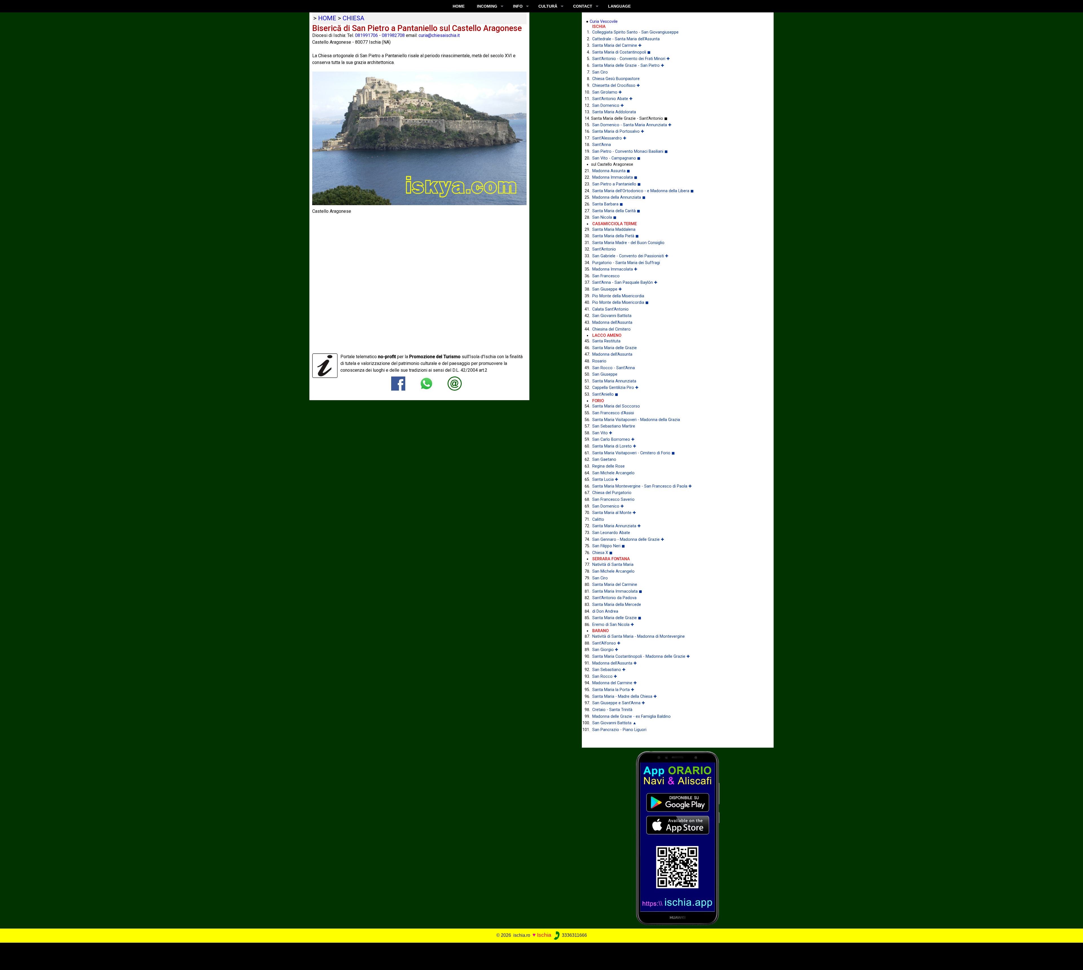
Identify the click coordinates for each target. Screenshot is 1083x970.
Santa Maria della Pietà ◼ (615, 236)
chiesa (353, 18)
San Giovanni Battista (611, 315)
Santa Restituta (606, 341)
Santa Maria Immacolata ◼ (617, 591)
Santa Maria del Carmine (614, 584)
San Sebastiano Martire (613, 426)
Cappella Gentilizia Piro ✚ (615, 387)
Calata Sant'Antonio (610, 309)
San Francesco (606, 276)
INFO (518, 6)
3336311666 (574, 935)
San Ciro (600, 72)
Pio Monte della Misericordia (618, 296)
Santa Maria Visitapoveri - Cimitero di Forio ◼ (633, 453)
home (327, 18)
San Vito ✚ (602, 433)
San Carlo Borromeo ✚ (613, 439)
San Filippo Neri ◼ (608, 546)
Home (459, 6)
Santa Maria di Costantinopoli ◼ (621, 52)
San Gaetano (604, 459)
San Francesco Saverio (613, 499)
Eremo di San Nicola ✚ (613, 624)
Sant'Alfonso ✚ (606, 643)
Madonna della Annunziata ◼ (619, 197)
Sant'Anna (601, 144)
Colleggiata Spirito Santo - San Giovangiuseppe (635, 32)
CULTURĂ (547, 6)
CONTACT (582, 6)
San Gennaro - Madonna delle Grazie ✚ (628, 539)
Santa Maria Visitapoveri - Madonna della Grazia (636, 419)
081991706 (366, 35)
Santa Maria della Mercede (616, 604)
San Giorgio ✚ (605, 649)
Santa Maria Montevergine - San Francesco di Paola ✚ (642, 486)
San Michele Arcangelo (613, 473)
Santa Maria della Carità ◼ (616, 211)
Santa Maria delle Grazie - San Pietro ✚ (628, 65)
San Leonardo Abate (611, 532)
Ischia (544, 935)
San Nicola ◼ (604, 217)
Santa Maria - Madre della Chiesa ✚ (624, 696)
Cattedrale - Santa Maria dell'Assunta (626, 39)
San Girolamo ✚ (607, 92)
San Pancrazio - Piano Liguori (619, 729)
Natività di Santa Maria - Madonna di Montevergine (638, 636)
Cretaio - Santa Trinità (612, 709)
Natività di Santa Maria (612, 564)
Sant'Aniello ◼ (605, 394)
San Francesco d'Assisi (613, 413)
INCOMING (487, 6)
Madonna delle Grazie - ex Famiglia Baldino (631, 716)
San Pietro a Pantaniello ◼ (616, 184)
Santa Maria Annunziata (614, 381)
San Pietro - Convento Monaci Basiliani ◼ (630, 151)
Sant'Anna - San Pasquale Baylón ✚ (624, 282)
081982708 (393, 35)
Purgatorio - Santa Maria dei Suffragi (626, 262)
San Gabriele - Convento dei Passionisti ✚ (630, 256)
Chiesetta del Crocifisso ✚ (616, 85)
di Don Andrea (605, 611)
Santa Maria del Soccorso (616, 406)
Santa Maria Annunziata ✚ (616, 526)
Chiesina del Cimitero (611, 329)
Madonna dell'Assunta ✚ (614, 663)
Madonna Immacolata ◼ (614, 177)
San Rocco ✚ (604, 676)
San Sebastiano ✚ (609, 669)
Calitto (598, 519)
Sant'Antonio (604, 249)
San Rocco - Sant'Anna (613, 368)
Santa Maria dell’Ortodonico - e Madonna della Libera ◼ (643, 191)
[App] (677, 837)
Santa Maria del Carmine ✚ (617, 45)
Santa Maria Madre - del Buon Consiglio (628, 242)
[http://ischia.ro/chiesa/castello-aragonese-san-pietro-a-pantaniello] (455, 383)
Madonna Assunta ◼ (611, 171)
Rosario (599, 361)
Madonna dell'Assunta (612, 322)
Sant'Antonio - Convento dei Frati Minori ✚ (631, 58)
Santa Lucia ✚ (605, 479)
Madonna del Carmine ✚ (614, 683)
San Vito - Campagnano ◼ (616, 158)
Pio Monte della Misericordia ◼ (620, 302)
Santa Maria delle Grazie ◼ (616, 617)
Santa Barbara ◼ (607, 204)
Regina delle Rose (608, 466)
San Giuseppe (604, 374)
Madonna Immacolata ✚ (614, 269)
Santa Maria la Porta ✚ (613, 689)
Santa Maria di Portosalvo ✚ (618, 131)
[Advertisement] (530, 955)
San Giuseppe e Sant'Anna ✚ (618, 703)
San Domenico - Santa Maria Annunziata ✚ (632, 125)
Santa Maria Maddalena (613, 229)
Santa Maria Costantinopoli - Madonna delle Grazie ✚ (641, 656)
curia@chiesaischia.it (439, 35)
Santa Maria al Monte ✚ (614, 512)
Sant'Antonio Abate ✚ (612, 98)
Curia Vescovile (604, 21)
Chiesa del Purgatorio (611, 492)
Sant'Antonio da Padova (614, 597)
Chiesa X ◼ (602, 552)
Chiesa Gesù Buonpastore (616, 78)
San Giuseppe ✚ (607, 289)
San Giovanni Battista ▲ (614, 723)
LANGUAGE (619, 6)
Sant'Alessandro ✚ (609, 138)
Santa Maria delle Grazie (614, 348)
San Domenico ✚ (608, 105)
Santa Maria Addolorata (614, 112)
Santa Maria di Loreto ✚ (614, 446)
